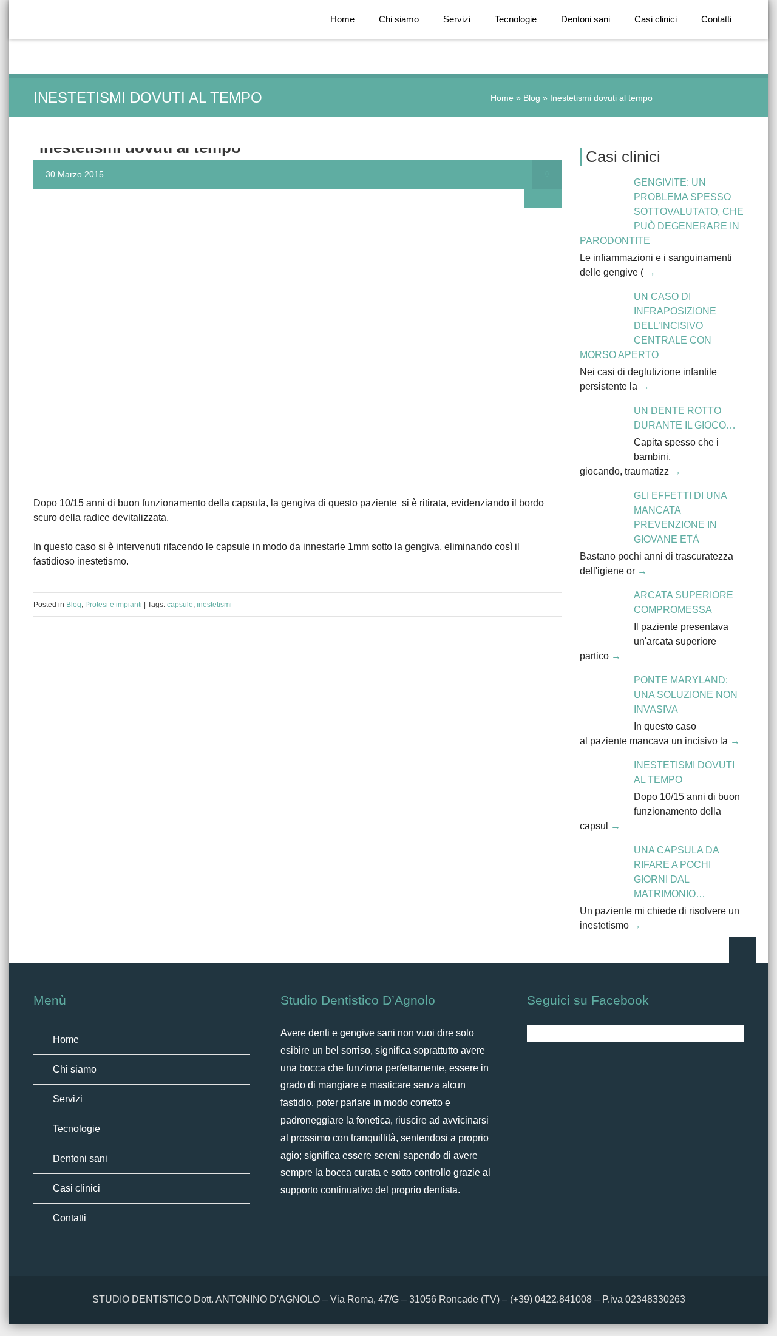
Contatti (716, 19)
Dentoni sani (585, 19)
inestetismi (214, 604)
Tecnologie (516, 19)
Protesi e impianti (113, 604)
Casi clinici (655, 19)
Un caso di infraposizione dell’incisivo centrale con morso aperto (648, 325)
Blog (531, 98)
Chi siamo (399, 19)
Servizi (456, 19)
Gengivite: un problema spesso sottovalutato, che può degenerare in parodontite (662, 211)
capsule (180, 604)
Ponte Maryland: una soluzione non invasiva (686, 694)
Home (342, 19)
